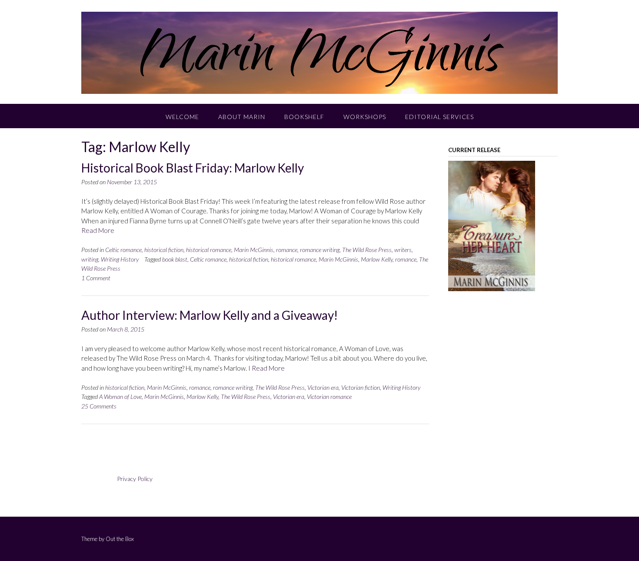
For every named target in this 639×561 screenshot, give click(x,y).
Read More (97, 230)
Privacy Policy (135, 478)
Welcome (182, 116)
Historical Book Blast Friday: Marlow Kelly (192, 167)
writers (403, 249)
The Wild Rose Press (367, 249)
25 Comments (98, 406)
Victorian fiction (360, 387)
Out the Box (120, 538)
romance (286, 249)
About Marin (241, 116)
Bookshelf (304, 116)
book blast (174, 259)
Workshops (364, 116)
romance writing (319, 249)
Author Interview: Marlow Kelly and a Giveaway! (209, 315)
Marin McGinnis (253, 249)
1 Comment (95, 278)
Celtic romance (123, 249)
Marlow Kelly (377, 259)
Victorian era (323, 387)
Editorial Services (439, 116)
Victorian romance (329, 396)
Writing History (120, 259)
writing (89, 259)
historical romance (208, 249)
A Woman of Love (120, 396)
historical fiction (163, 249)
